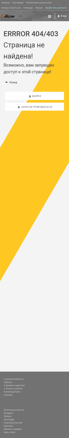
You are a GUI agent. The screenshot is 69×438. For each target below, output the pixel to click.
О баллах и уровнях (13, 388)
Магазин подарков (13, 429)
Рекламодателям (12, 392)
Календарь (9, 419)
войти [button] (36, 96)
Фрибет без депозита (56, 8)
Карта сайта (9, 432)
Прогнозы (8, 426)
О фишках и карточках (14, 385)
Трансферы (18, 2)
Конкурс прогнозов (11, 8)
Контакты (8, 395)
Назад (13, 82)
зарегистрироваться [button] (36, 107)
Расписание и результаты (39, 2)
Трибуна (8, 416)
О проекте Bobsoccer (14, 379)
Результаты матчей (13, 423)
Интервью (8, 413)
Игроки (39, 8)
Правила (5, 2)
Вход (63, 16)
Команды (28, 8)
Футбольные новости (14, 410)
